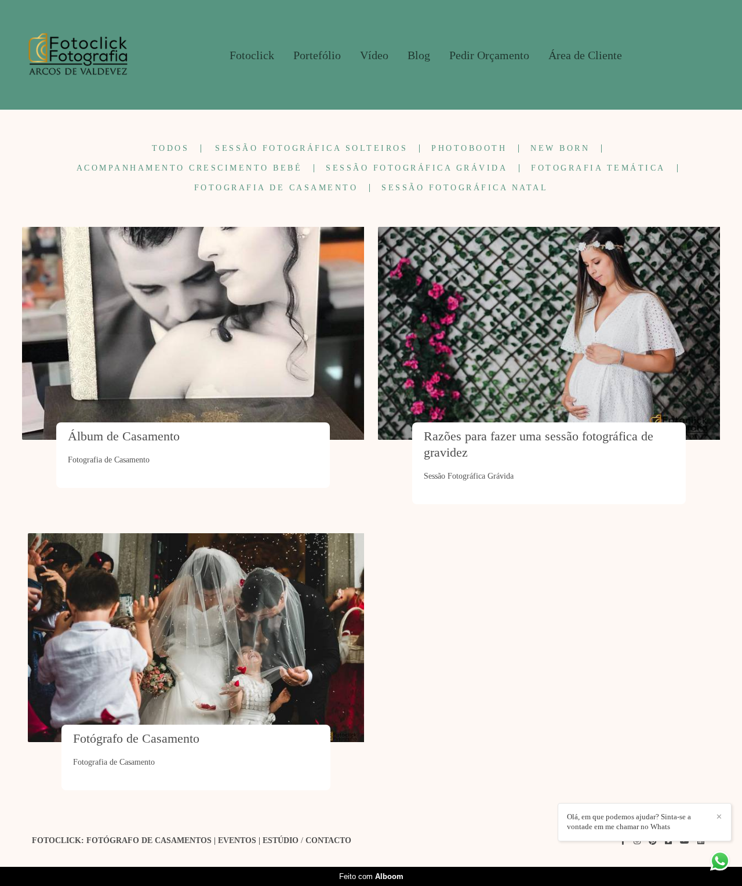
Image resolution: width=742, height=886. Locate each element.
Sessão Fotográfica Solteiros (311, 148)
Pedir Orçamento (489, 55)
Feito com (371, 876)
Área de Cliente (585, 55)
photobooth (469, 148)
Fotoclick (252, 55)
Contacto (328, 841)
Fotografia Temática (598, 168)
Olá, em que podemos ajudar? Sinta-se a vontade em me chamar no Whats (629, 821)
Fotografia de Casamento (276, 188)
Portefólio (317, 55)
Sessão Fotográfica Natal (464, 188)
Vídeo (374, 55)
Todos (171, 148)
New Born (560, 148)
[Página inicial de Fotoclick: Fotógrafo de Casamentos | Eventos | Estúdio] (78, 54)
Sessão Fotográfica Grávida (416, 168)
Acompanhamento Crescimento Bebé (190, 168)
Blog (419, 55)
